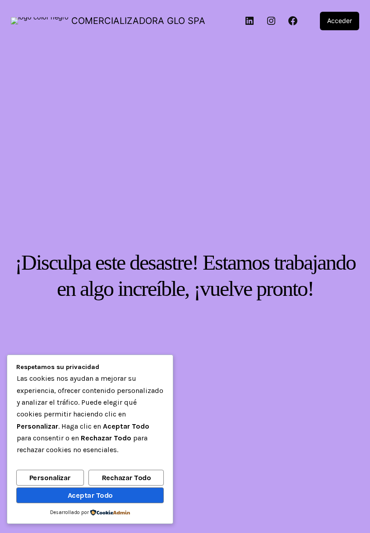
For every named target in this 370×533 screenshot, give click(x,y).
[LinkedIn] (249, 20)
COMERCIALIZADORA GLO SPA (138, 20)
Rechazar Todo (126, 477)
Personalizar (50, 477)
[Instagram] (271, 20)
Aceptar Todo (90, 495)
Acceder (339, 20)
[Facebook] (292, 20)
